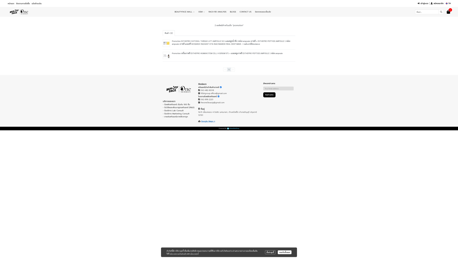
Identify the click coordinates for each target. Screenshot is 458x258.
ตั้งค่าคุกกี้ (270, 252)
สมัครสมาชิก (439, 3)
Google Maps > (208, 121)
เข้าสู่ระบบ (424, 3)
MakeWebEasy (234, 128)
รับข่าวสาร (269, 94)
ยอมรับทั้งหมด (284, 252)
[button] (448, 3)
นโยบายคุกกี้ (194, 254)
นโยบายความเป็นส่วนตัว (178, 254)
